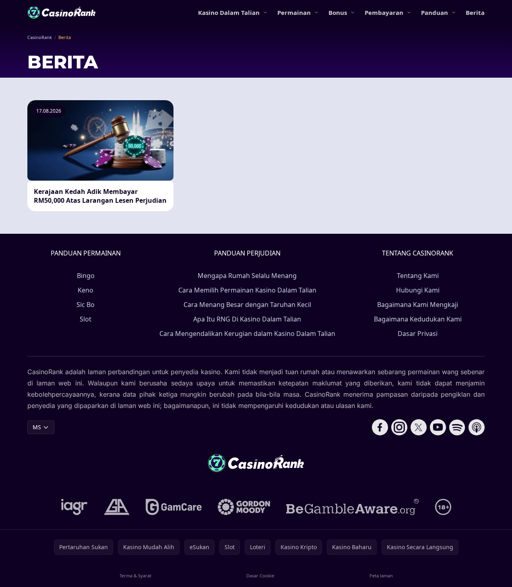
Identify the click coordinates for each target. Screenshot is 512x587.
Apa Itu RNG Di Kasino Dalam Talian (247, 319)
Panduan (434, 12)
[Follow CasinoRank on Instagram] (399, 427)
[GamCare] (174, 507)
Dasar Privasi (418, 333)
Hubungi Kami (418, 290)
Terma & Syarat (135, 576)
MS (37, 427)
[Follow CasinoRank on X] (419, 427)
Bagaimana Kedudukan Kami (418, 319)
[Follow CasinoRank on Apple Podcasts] (477, 427)
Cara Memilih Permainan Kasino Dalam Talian (247, 290)
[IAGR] (74, 507)
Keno (85, 290)
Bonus (337, 12)
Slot (85, 319)
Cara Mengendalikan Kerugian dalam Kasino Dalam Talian (247, 333)
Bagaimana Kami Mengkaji (417, 304)
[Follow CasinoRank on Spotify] (457, 427)
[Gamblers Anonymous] (117, 507)
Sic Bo (85, 304)
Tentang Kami (418, 275)
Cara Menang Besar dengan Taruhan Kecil (247, 304)
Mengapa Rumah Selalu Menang (247, 275)
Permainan (294, 12)
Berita (475, 12)
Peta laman (381, 576)
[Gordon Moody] (244, 507)
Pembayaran (384, 12)
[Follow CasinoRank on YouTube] (438, 427)
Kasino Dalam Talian (229, 12)
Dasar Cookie (260, 576)
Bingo (86, 275)
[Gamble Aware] (352, 507)
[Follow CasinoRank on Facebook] (380, 427)
